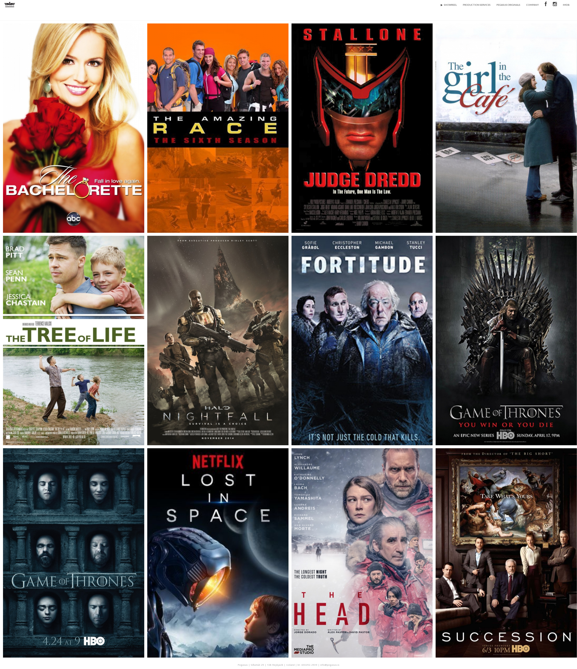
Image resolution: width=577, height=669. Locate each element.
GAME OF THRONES (506, 331)
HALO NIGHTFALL (218, 331)
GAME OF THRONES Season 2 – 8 (73, 543)
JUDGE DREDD (362, 118)
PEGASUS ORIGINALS (508, 4)
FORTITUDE (362, 331)
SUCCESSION (506, 543)
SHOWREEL (450, 4)
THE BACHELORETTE (73, 118)
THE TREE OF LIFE (73, 331)
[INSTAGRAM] (555, 4)
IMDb (566, 4)
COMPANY (532, 4)
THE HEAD (362, 543)
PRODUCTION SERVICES (476, 4)
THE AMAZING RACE (218, 118)
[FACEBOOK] (546, 4)
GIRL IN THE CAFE (506, 118)
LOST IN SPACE (218, 543)
